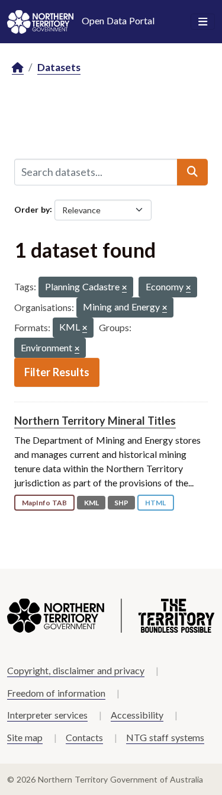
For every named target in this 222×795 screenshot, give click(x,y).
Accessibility (137, 714)
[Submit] (192, 172)
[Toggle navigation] (203, 22)
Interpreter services (47, 714)
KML (91, 502)
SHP (121, 502)
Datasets (59, 67)
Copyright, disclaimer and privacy (75, 670)
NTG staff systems (165, 737)
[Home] (18, 68)
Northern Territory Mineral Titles (95, 420)
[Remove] (124, 288)
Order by (32, 209)
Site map (25, 737)
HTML (155, 502)
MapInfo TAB (44, 502)
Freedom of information (56, 692)
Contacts (84, 737)
